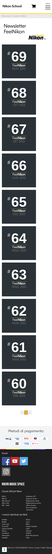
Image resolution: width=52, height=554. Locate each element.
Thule (27, 538)
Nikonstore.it (6, 501)
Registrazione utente (32, 501)
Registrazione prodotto (33, 503)
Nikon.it (4, 498)
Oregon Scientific (31, 526)
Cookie (37, 548)
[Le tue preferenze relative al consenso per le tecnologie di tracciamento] (4, 549)
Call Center (29, 510)
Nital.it (4, 496)
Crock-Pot (5, 526)
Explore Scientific (7, 529)
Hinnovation (6, 535)
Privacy (31, 548)
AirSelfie (4, 520)
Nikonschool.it (6, 16)
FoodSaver (5, 533)
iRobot (28, 520)
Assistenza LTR (30, 496)
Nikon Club (5, 503)
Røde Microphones (32, 535)
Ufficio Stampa (31, 505)
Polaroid (28, 531)
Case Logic (5, 524)
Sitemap (49, 548)
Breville (4, 522)
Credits (43, 548)
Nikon (28, 524)
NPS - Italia (5, 505)
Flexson (4, 531)
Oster (28, 529)
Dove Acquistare (31, 508)
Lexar (28, 522)
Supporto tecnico (31, 498)
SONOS (28, 533)
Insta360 (4, 538)
